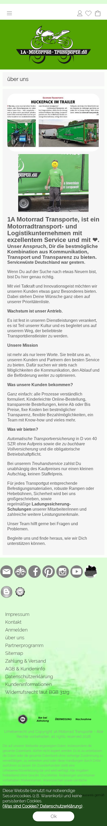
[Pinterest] (48, 571)
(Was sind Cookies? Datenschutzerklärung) (42, 806)
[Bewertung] (20, 591)
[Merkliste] (88, 13)
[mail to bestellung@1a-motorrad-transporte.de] (6, 571)
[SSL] (22, 719)
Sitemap (14, 653)
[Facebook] (34, 571)
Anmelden (79, 13)
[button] (9, 13)
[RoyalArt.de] (20, 571)
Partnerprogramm (24, 645)
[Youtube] (76, 571)
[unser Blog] (6, 591)
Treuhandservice (47, 463)
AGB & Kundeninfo (25, 668)
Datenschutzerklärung (29, 676)
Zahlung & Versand (25, 661)
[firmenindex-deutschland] (90, 571)
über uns (14, 637)
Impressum (17, 614)
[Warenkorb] (97, 13)
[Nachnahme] (83, 719)
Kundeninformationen (28, 684)
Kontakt (13, 622)
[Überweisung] (63, 719)
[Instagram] (62, 571)
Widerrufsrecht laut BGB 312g (37, 692)
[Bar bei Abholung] (43, 719)
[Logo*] (53, 22)
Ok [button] (54, 816)
